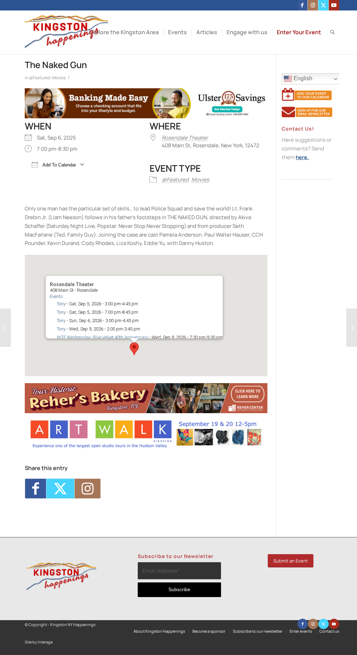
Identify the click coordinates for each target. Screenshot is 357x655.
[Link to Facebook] (302, 5)
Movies (59, 78)
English (302, 78)
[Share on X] (60, 488)
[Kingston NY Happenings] (66, 32)
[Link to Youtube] (334, 5)
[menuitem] (123, 32)
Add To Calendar (58, 165)
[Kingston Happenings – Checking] (146, 116)
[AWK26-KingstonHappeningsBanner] (146, 447)
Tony (61, 303)
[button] (134, 349)
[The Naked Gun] (5, 327)
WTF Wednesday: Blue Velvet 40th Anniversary (102, 337)
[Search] (332, 32)
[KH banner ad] (146, 411)
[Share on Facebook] (35, 488)
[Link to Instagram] (313, 5)
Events (56, 296)
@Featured (39, 78)
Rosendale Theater (185, 137)
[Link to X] (323, 5)
